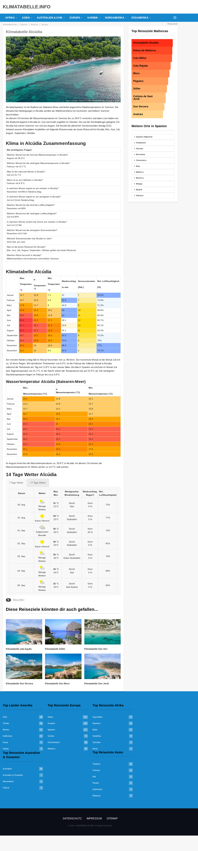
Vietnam (96, 770)
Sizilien (51, 736)
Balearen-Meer (18, 600)
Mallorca (140, 172)
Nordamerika (114, 17)
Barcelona (140, 154)
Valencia (139, 195)
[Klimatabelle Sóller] (63, 632)
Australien (7, 769)
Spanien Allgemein (144, 137)
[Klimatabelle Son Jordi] (102, 666)
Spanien (51, 730)
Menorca (140, 178)
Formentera (141, 160)
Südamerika (139, 17)
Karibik (92, 17)
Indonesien (97, 789)
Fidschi (6, 788)
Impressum (94, 818)
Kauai (5, 742)
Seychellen (97, 717)
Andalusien (141, 143)
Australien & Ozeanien (13, 775)
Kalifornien (7, 736)
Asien (26, 17)
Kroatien (51, 723)
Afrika (10, 17)
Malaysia (97, 795)
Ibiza (138, 166)
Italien (50, 717)
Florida (6, 723)
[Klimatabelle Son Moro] (63, 666)
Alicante (139, 149)
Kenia (95, 749)
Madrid (139, 190)
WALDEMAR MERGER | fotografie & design (103, 100)
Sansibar (96, 742)
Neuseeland (8, 781)
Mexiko (6, 730)
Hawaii (6, 749)
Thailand (96, 764)
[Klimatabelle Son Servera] (24, 666)
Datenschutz (72, 818)
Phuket (96, 783)
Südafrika (97, 736)
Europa (75, 17)
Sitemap (112, 818)
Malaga (139, 184)
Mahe (95, 730)
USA (5, 717)
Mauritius (97, 723)
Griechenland (53, 742)
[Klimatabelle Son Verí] (102, 632)
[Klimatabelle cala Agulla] (24, 632)
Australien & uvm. (49, 17)
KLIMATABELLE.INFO (26, 6)
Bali (94, 776)
